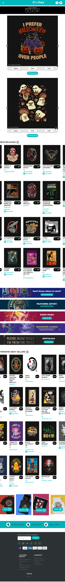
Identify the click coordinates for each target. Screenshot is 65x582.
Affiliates (38, 558)
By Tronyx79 (46, 379)
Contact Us (23, 561)
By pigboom (8, 240)
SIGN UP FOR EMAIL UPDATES (28, 535)
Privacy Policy (39, 560)
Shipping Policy (25, 565)
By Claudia (12, 411)
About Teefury (25, 559)
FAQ (20, 563)
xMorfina (12, 128)
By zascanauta (9, 272)
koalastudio (13, 66)
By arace (26, 205)
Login (29, 576)
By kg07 (12, 384)
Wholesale (23, 569)
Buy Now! (32, 73)
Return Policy (24, 567)
